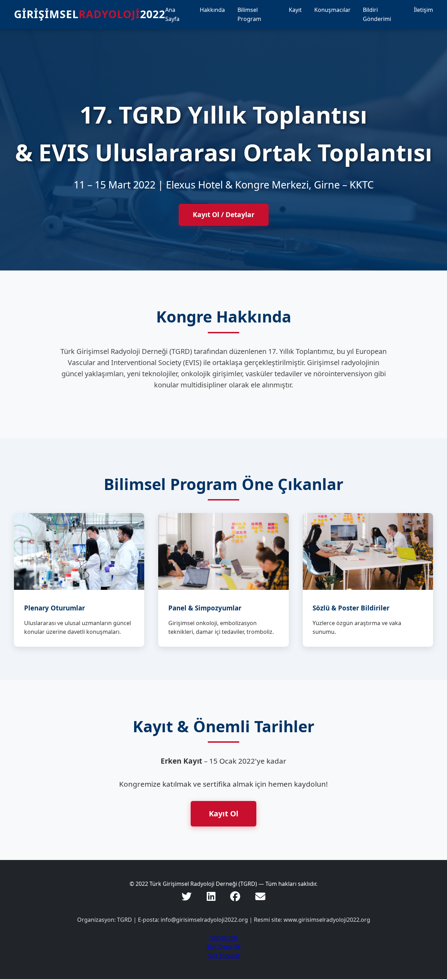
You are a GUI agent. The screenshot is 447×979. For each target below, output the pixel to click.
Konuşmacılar (332, 10)
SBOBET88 (223, 938)
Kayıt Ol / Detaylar (224, 214)
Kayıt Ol (224, 813)
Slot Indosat (224, 955)
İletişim (423, 10)
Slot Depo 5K (224, 946)
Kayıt (295, 10)
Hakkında (212, 10)
